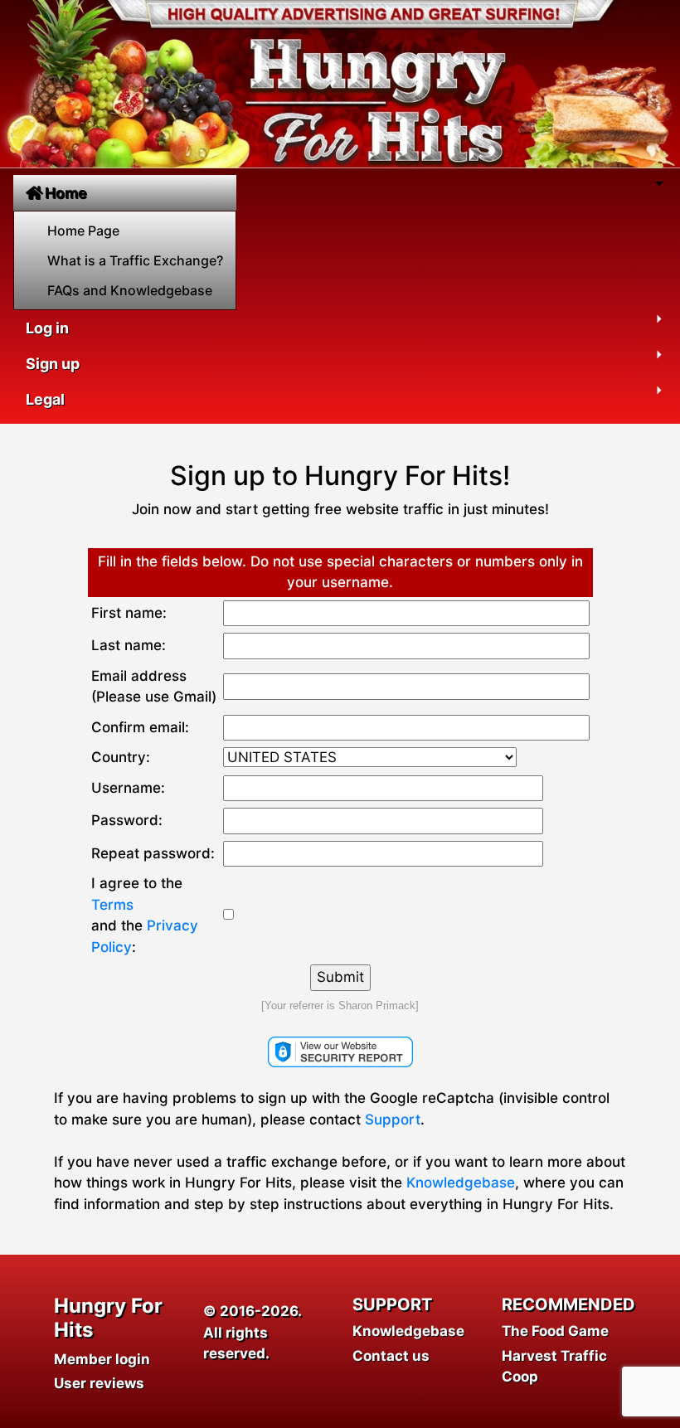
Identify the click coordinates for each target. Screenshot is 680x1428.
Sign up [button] (53, 363)
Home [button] (66, 193)
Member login (102, 1359)
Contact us (391, 1356)
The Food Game (555, 1331)
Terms (112, 904)
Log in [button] (47, 328)
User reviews (99, 1383)
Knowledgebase (460, 1182)
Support (392, 1119)
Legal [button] (45, 399)
